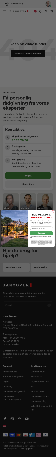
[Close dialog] (53, 211)
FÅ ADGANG (41, 233)
